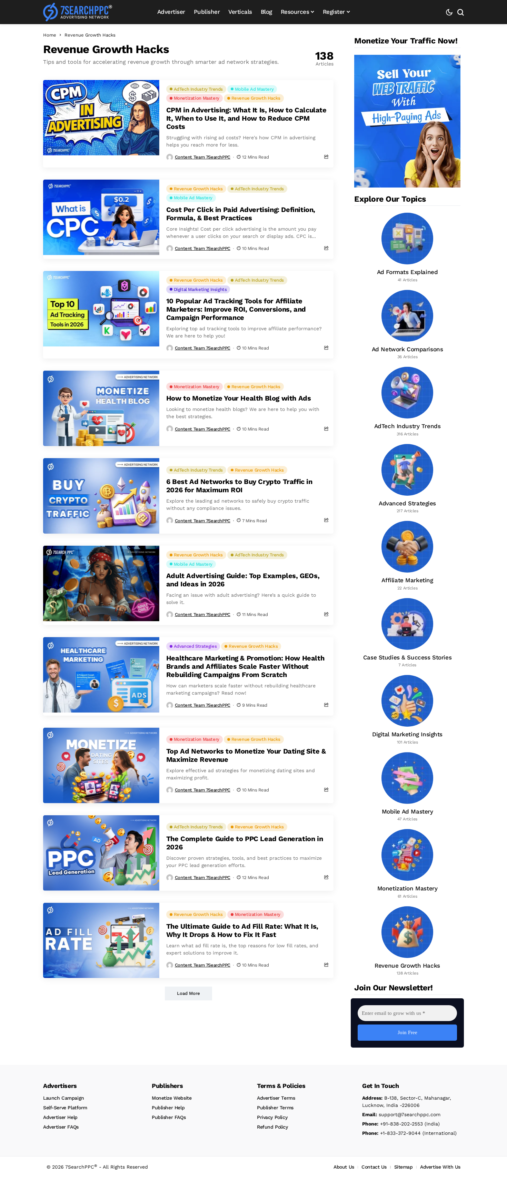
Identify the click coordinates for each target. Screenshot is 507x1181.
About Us (344, 1167)
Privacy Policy (272, 1117)
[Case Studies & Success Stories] (407, 633)
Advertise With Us (440, 1167)
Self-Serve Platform (65, 1107)
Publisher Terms (275, 1107)
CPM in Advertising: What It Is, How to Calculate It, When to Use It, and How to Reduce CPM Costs (246, 118)
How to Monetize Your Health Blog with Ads (238, 398)
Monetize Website (171, 1098)
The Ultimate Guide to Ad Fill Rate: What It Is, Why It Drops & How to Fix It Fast (242, 930)
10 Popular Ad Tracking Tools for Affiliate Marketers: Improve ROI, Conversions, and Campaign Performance (236, 309)
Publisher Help (168, 1107)
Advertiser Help (60, 1117)
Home (49, 35)
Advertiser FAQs (61, 1127)
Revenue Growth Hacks (90, 35)
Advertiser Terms (276, 1098)
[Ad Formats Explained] (407, 248)
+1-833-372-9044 (391, 1133)
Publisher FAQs (169, 1117)
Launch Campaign (63, 1098)
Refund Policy (272, 1127)
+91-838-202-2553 (392, 1124)
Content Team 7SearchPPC (202, 157)
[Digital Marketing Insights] (407, 710)
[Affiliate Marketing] (407, 556)
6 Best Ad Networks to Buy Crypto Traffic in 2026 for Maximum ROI (239, 485)
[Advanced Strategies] (407, 479)
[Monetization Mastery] (407, 864)
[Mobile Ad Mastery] (407, 787)
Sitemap (403, 1167)
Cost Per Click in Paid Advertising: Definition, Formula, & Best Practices (240, 213)
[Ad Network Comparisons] (407, 325)
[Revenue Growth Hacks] (407, 941)
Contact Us (374, 1167)
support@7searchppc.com (401, 1114)
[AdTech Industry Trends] (407, 402)
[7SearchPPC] (77, 12)
